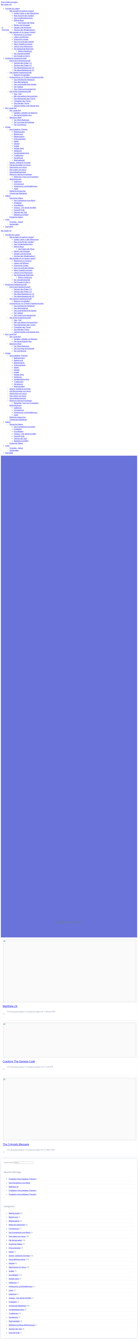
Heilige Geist (19, 148)
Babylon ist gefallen (22, 75)
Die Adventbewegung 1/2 (24, 68)
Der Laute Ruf (10, 108)
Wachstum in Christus (22, 34)
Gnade (16, 146)
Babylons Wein (15, 117)
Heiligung (18, 151)
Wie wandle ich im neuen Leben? (22, 32)
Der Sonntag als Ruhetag (24, 122)
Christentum (19, 184)
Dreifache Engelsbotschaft (16, 58)
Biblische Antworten (17, 191)
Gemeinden (14, 224)
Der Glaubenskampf (22, 53)
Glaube (17, 143)
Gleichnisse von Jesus (18, 167)
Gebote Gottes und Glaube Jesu (26, 105)
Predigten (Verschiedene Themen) (22, 1179)
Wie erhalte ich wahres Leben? (21, 11)
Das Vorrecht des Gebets (24, 42)
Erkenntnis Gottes (21, 39)
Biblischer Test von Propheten (26, 177)
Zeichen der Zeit (20, 212)
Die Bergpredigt (15, 1240)
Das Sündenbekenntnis (23, 18)
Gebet (16, 141)
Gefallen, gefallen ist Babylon (25, 113)
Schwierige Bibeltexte (18, 193)
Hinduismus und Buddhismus (25, 186)
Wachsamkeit (19, 160)
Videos (8, 196)
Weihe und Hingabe (22, 25)
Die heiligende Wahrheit (23, 49)
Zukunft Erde (19, 210)
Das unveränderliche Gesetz (25, 84)
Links (7, 219)
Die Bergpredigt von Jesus (20, 165)
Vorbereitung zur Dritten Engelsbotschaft (26, 77)
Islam (16, 188)
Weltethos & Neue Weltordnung (22, 1325)
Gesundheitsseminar (17, 172)
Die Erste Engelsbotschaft (19, 60)
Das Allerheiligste (21, 82)
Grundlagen (18, 205)
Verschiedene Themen (18, 129)
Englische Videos (16, 217)
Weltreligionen (15, 179)
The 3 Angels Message (16, 1144)
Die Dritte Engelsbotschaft (20, 91)
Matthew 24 (10, 1006)
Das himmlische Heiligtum (24, 79)
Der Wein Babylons (21, 120)
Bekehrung (18, 134)
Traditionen (18, 155)
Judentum (18, 181)
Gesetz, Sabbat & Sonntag (20, 162)
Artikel (7, 127)
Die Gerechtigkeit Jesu (23, 115)
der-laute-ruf (6, 4)
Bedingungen (19, 132)
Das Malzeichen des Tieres (24, 98)
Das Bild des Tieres (21, 103)
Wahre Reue (19, 20)
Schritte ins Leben (12, 8)
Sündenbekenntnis (21, 153)
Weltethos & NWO (21, 215)
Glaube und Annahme (22, 254)
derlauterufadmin (17, 1011)
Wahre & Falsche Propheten (20, 174)
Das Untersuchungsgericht (25, 89)
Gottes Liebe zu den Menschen (26, 13)
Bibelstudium (19, 136)
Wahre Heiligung (25, 51)
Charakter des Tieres (22, 101)
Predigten (18, 203)
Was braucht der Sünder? (24, 15)
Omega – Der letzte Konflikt (25, 207)
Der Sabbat (18, 87)
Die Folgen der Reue (26, 23)
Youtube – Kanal (16, 222)
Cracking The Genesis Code (19, 1061)
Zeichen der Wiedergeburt (24, 256)
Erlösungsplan (20, 139)
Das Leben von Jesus (17, 169)
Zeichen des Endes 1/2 (23, 63)
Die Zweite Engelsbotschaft (20, 72)
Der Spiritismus (20, 124)
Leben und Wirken (21, 37)
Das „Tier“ (18, 94)
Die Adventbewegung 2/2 (24, 70)
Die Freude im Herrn (22, 56)
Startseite (9, 226)
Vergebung (18, 158)
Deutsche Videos (16, 198)
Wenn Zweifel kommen (23, 44)
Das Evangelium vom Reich (24, 200)
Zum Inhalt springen (9, 2)
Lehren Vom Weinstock (23, 46)
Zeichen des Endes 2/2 (23, 65)
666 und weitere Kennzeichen (26, 96)
